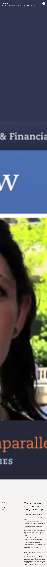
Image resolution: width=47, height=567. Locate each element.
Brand (3, 503)
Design (6, 503)
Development (11, 503)
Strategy (16, 503)
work (40, 3)
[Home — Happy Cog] (7, 3)
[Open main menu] (43, 3)
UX (20, 503)
